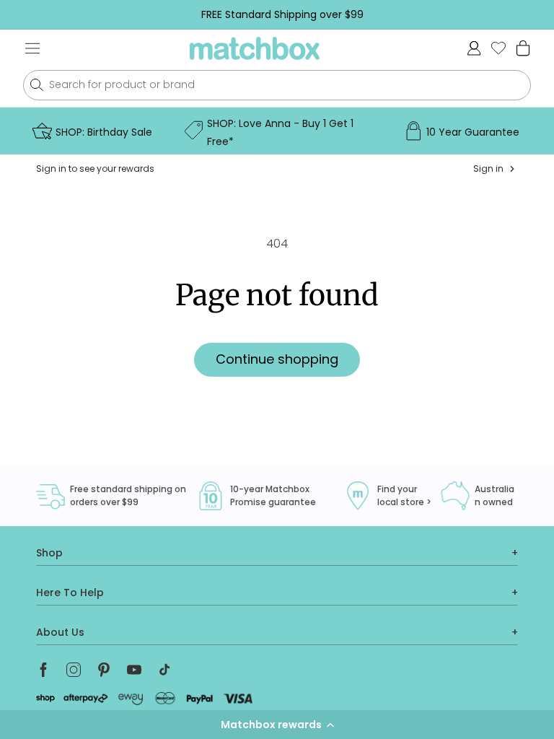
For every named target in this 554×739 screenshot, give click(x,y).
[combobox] (277, 85)
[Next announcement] (531, 14)
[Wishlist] (498, 48)
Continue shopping (277, 359)
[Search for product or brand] (36, 85)
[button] (277, 724)
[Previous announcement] (33, 14)
